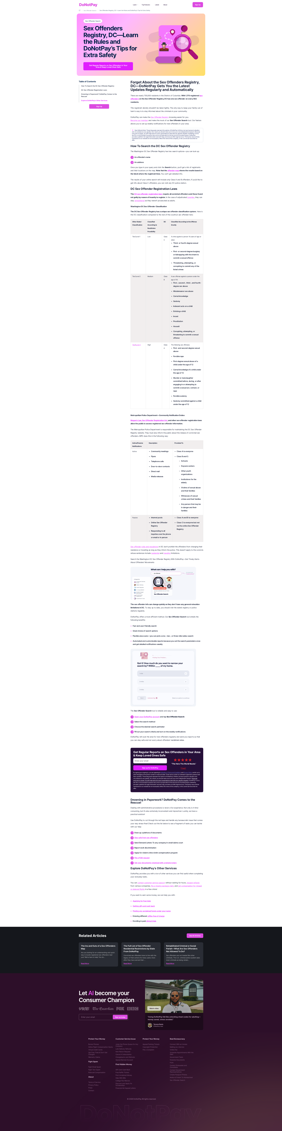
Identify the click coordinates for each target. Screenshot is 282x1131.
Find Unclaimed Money (124, 1075)
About (165, 5)
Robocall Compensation (96, 1072)
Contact (91, 1090)
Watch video (154, 1008)
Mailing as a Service (177, 1047)
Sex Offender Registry (160, 117)
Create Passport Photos (178, 1075)
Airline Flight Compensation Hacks (100, 1047)
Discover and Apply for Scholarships (124, 1084)
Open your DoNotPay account (147, 717)
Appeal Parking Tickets (151, 1044)
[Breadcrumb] (80, 10)
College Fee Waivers (123, 1081)
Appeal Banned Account (124, 1060)
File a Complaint (148, 1050)
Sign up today (120, 1017)
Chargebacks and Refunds (125, 1057)
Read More (85, 963)
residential (155, 553)
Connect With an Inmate (178, 1044)
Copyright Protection (150, 1047)
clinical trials (151, 921)
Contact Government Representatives (177, 1071)
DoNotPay (88, 5)
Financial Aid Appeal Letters (126, 1088)
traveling (167, 553)
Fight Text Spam (94, 1070)
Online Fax (173, 1050)
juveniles (190, 197)
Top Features (146, 5)
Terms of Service (94, 1082)
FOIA (171, 1063)
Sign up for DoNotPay (150, 768)
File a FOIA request (142, 858)
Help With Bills (121, 1078)
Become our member (139, 120)
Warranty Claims (94, 1057)
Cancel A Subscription (123, 1054)
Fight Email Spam (94, 1067)
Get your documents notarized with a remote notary (155, 863)
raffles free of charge (155, 916)
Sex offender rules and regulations (144, 547)
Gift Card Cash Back (123, 1070)
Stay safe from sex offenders (146, 838)
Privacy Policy (188, 772)
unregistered (140, 200)
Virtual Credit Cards (95, 1050)
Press (90, 1088)
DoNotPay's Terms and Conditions (171, 772)
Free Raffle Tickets (122, 1072)
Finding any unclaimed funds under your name (152, 911)
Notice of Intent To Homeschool (181, 1077)
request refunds (193, 883)
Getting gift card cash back (144, 906)
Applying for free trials (142, 901)
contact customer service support (151, 883)
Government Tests (176, 1057)
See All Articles (195, 936)
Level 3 (138, 345)
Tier (133, 345)
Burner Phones (93, 1044)
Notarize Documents (177, 1060)
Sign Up (197, 5)
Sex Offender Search (92, 21)
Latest (157, 5)
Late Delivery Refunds (123, 1049)
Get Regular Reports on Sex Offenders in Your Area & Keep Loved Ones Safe (108, 66)
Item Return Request (123, 1052)
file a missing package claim (162, 886)
